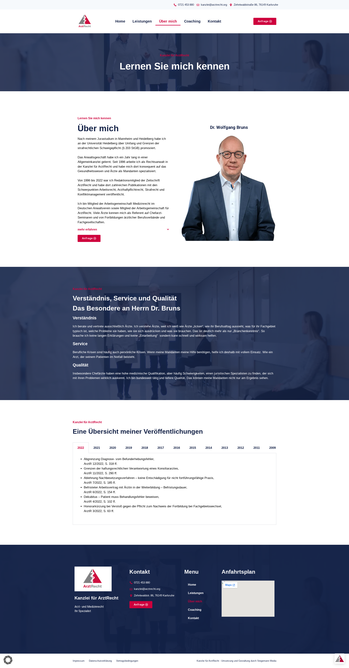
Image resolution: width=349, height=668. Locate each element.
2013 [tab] (224, 448)
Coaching (192, 21)
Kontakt (214, 21)
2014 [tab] (208, 448)
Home (120, 21)
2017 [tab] (160, 448)
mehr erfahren (87, 229)
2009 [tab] (272, 448)
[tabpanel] (174, 489)
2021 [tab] (96, 448)
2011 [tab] (256, 448)
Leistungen (142, 21)
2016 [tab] (176, 448)
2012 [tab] (240, 448)
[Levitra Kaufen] (235, 21)
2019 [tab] (128, 448)
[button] (123, 229)
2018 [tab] (144, 448)
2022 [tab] (80, 448)
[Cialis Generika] (228, 21)
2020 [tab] (112, 448)
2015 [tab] (192, 448)
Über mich (168, 21)
